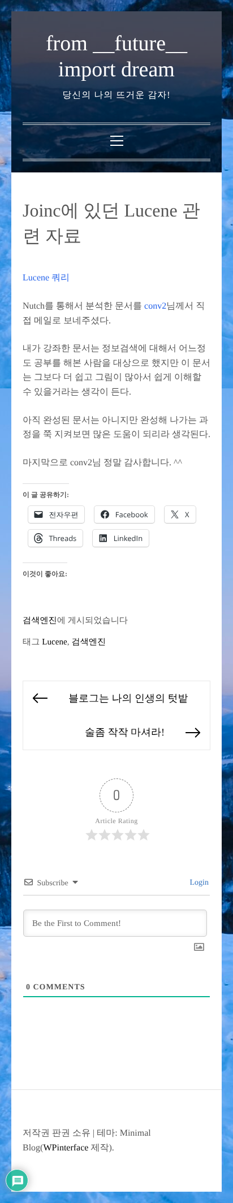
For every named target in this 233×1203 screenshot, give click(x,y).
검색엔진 (40, 620)
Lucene (54, 642)
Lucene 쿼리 (46, 278)
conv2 (155, 306)
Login (198, 883)
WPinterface (65, 1148)
